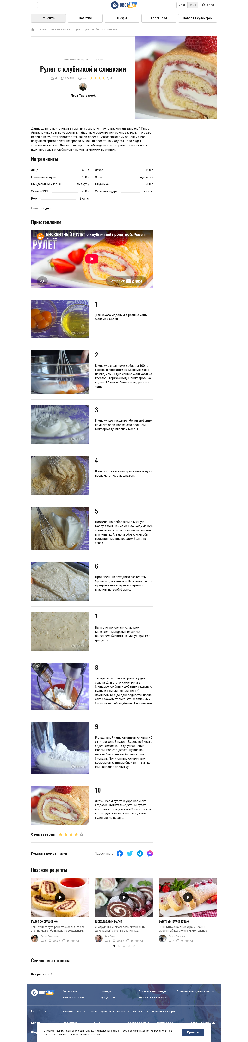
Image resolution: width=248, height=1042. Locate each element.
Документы (108, 997)
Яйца (34, 170)
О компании (70, 991)
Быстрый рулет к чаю (174, 921)
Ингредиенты (141, 1011)
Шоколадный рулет (108, 921)
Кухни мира (107, 1011)
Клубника (102, 184)
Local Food (159, 18)
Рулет (78, 29)
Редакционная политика (153, 997)
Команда (106, 991)
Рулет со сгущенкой (45, 921)
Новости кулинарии (197, 18)
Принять (193, 1032)
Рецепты (48, 18)
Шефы (122, 18)
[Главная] (33, 30)
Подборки (123, 1011)
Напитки (85, 18)
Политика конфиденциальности (196, 991)
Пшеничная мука (43, 177)
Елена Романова (50, 936)
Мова (181, 5)
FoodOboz (38, 1011)
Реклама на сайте (73, 997)
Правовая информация (152, 991)
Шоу (34, 1032)
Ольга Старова (177, 936)
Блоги (35, 1023)
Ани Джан (110, 936)
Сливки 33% (39, 191)
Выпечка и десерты (61, 29)
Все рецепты (40, 974)
